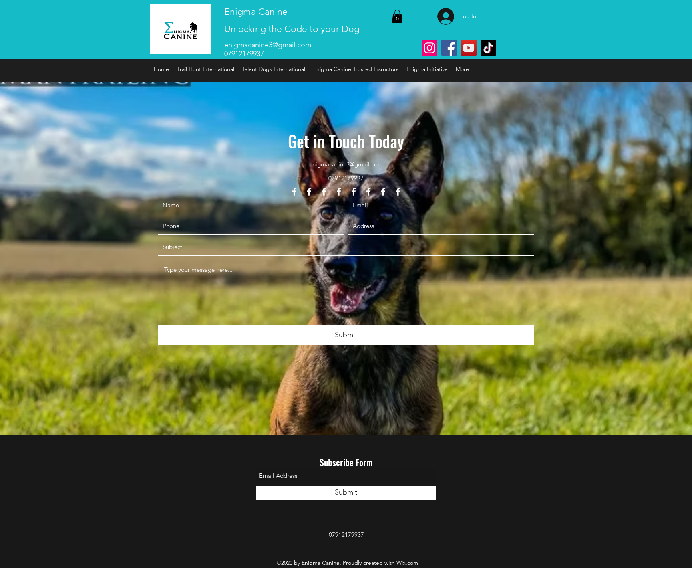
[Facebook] (449, 48)
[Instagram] (429, 48)
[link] (397, 16)
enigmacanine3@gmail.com (267, 44)
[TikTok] (488, 48)
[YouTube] (469, 48)
